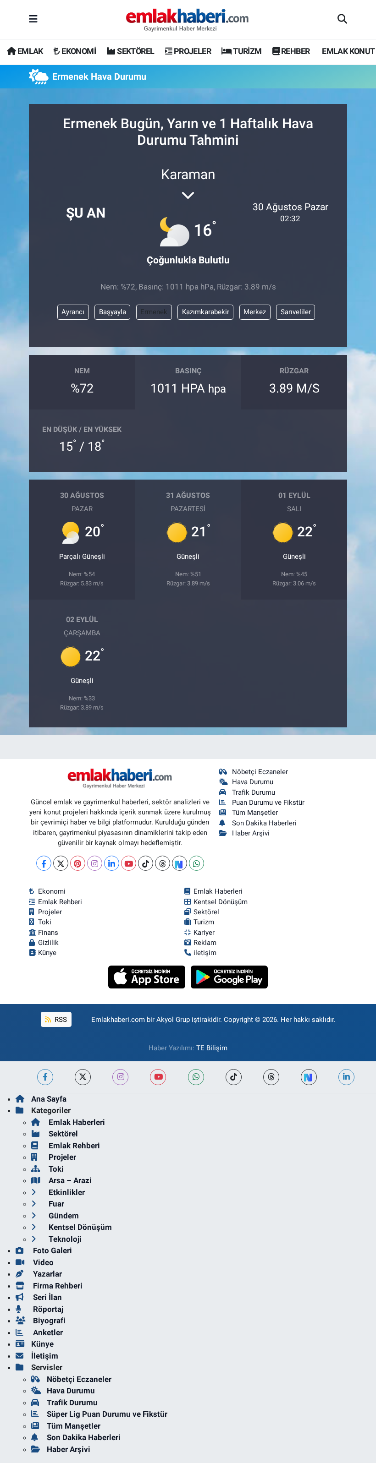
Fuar (55, 1203)
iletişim (205, 953)
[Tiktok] (145, 863)
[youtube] (158, 1077)
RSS (60, 1019)
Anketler (47, 1332)
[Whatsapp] (196, 863)
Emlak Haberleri (218, 891)
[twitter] (83, 1077)
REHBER (295, 51)
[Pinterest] (77, 863)
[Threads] (162, 863)
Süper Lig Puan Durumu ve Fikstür (107, 1414)
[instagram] (120, 1077)
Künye (47, 953)
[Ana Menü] (33, 19)
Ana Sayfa (48, 1098)
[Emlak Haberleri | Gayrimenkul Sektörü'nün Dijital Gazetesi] (187, 19)
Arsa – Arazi (69, 1180)
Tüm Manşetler (255, 812)
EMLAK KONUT (348, 51)
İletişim (44, 1355)
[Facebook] (43, 863)
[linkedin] (346, 1077)
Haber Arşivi (251, 833)
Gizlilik (48, 943)
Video (42, 1262)
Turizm (204, 922)
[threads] (271, 1077)
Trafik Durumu (253, 792)
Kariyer (204, 932)
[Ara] (342, 20)
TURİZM (246, 51)
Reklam (205, 943)
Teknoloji (64, 1239)
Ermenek (153, 312)
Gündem (63, 1215)
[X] (60, 863)
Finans (48, 932)
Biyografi (48, 1320)
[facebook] (45, 1077)
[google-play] (229, 976)
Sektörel (206, 912)
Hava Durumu (252, 782)
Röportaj (47, 1309)
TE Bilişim (211, 1048)
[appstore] (147, 976)
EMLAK (29, 51)
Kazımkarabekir (205, 312)
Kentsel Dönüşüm (221, 902)
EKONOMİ (78, 51)
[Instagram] (94, 863)
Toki (44, 922)
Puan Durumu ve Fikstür (268, 802)
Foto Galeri (51, 1250)
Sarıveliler (296, 312)
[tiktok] (234, 1077)
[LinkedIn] (111, 863)
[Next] (179, 863)
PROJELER (191, 51)
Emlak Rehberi (60, 902)
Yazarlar (46, 1273)
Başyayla (112, 312)
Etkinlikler (66, 1192)
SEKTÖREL (135, 51)
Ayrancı (72, 312)
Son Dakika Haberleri (264, 823)
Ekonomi (52, 891)
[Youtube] (128, 863)
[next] (309, 1077)
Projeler (50, 912)
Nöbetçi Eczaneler (260, 772)
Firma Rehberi (57, 1285)
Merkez (254, 312)
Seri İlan (46, 1297)
